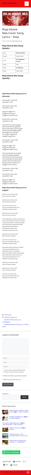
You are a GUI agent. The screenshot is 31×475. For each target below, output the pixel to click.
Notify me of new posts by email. (12, 379)
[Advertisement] (15, 296)
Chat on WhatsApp (12, 452)
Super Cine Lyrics (9, 4)
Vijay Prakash (7, 315)
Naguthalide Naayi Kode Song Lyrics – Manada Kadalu (15, 326)
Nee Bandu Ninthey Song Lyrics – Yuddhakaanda (12, 321)
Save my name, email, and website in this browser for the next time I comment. (14, 371)
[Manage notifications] (28, 472)
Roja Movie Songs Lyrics (10, 317)
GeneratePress (24, 472)
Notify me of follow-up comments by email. (14, 376)
